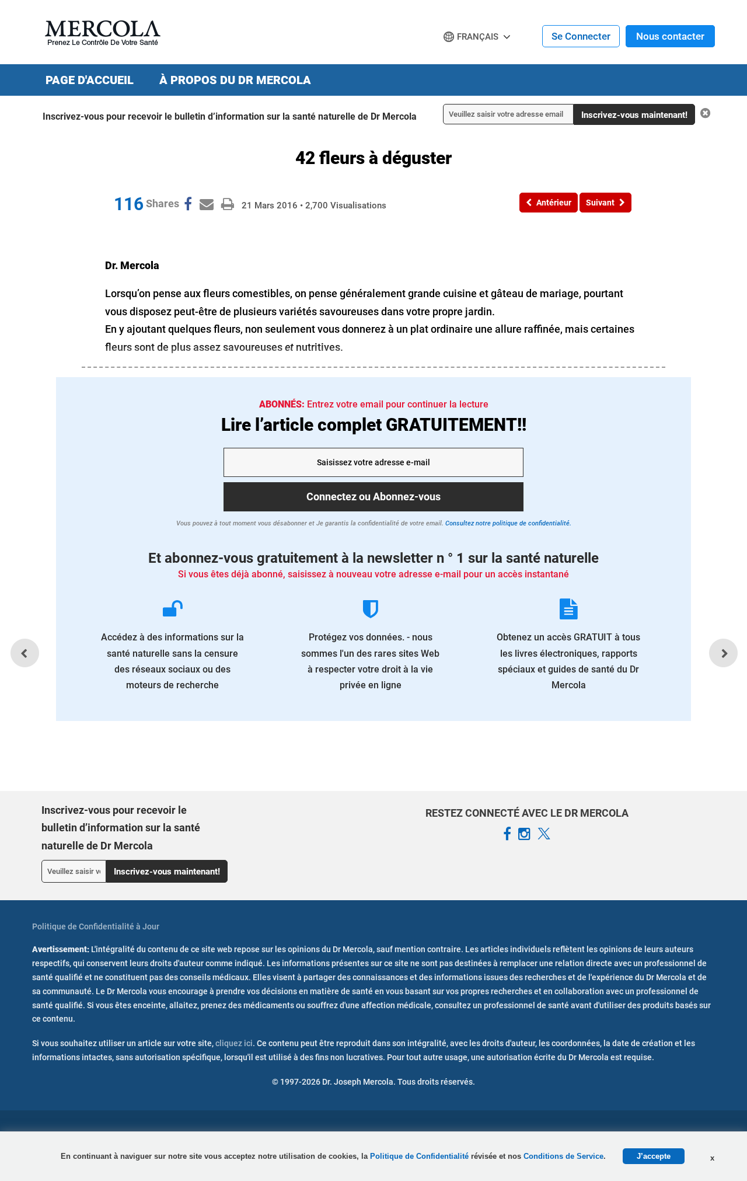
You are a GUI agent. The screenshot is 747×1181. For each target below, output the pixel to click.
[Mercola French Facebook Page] (507, 834)
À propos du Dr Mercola (235, 80)
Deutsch (464, 59)
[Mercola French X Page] (544, 834)
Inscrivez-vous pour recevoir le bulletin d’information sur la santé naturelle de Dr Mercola (230, 116)
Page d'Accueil (90, 80)
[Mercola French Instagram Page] (524, 834)
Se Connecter (580, 36)
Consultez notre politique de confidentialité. (507, 523)
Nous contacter (670, 36)
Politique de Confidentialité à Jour (95, 926)
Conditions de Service (563, 1156)
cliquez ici (234, 1043)
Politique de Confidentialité (420, 1156)
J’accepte (654, 1156)
